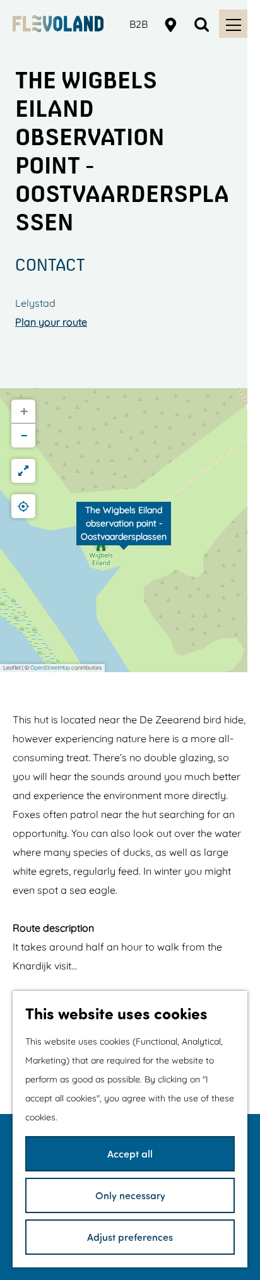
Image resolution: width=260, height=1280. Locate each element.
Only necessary (130, 1195)
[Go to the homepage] (58, 23)
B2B (138, 24)
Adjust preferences (130, 1236)
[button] (123, 530)
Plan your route (51, 322)
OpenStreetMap (50, 667)
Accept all (130, 1153)
